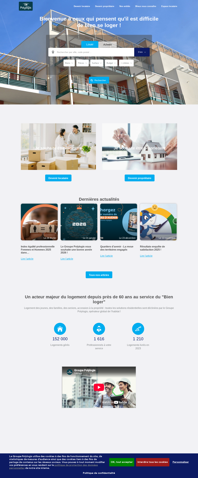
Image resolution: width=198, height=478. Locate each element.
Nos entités (124, 6)
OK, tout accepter (122, 462)
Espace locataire (169, 6)
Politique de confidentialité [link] (99, 473)
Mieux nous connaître (145, 6)
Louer (89, 44)
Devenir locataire (82, 6)
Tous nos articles (99, 275)
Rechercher (100, 80)
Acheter (107, 44)
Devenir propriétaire (104, 6)
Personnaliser (181, 462)
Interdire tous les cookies (153, 462)
